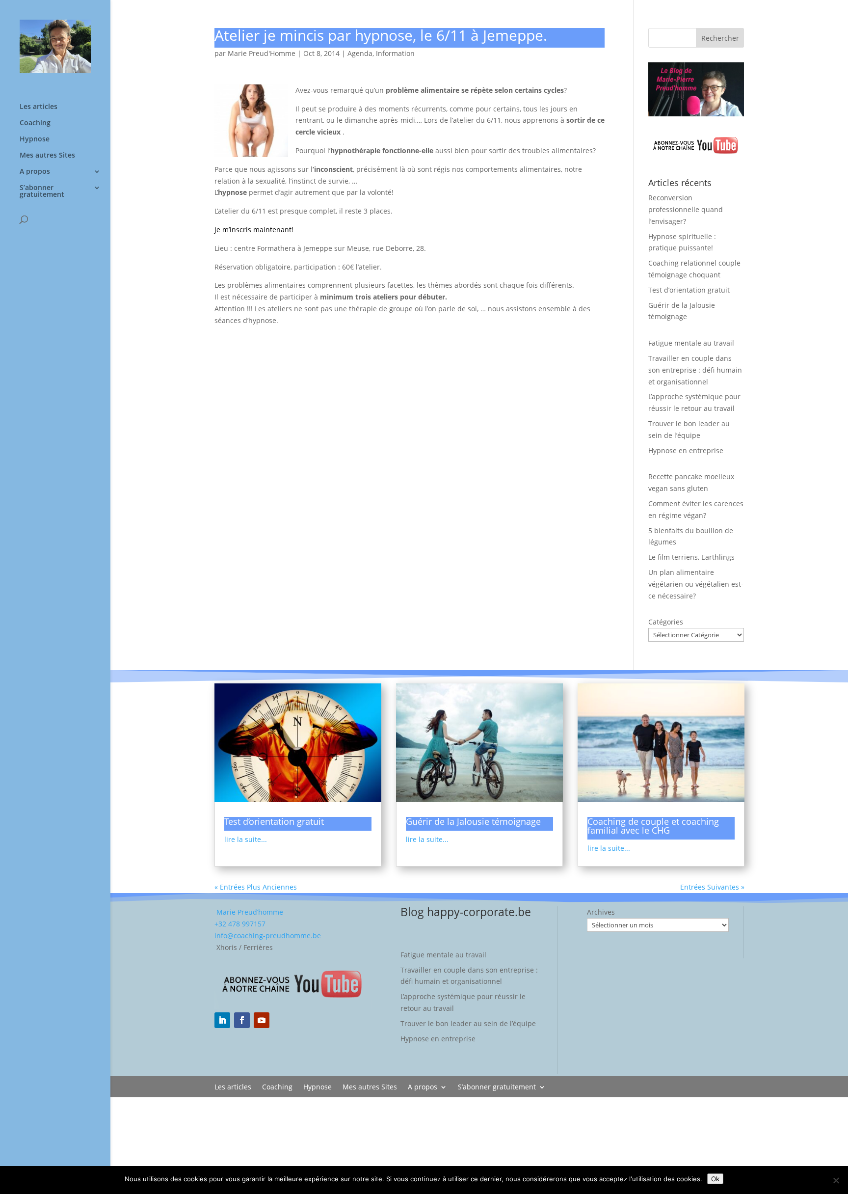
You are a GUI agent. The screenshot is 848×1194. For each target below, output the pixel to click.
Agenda (359, 53)
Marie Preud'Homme (261, 53)
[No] (836, 1180)
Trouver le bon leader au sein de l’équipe (468, 1023)
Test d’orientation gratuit (689, 290)
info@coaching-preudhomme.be (267, 935)
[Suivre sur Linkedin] (222, 1020)
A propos (35, 172)
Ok (715, 1179)
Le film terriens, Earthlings (691, 557)
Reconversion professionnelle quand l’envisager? (685, 209)
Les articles (38, 107)
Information (395, 53)
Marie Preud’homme (248, 912)
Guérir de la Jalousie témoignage (473, 821)
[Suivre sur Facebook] (242, 1020)
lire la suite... (245, 839)
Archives (601, 912)
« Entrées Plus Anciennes (255, 887)
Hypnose (35, 139)
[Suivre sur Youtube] (261, 1020)
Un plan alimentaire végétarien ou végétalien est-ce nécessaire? (695, 584)
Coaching (35, 123)
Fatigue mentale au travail (691, 343)
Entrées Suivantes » (712, 887)
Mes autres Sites (47, 156)
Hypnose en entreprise (685, 450)
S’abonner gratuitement (42, 191)
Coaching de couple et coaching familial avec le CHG (653, 825)
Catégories (665, 621)
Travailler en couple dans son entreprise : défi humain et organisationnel (695, 369)
